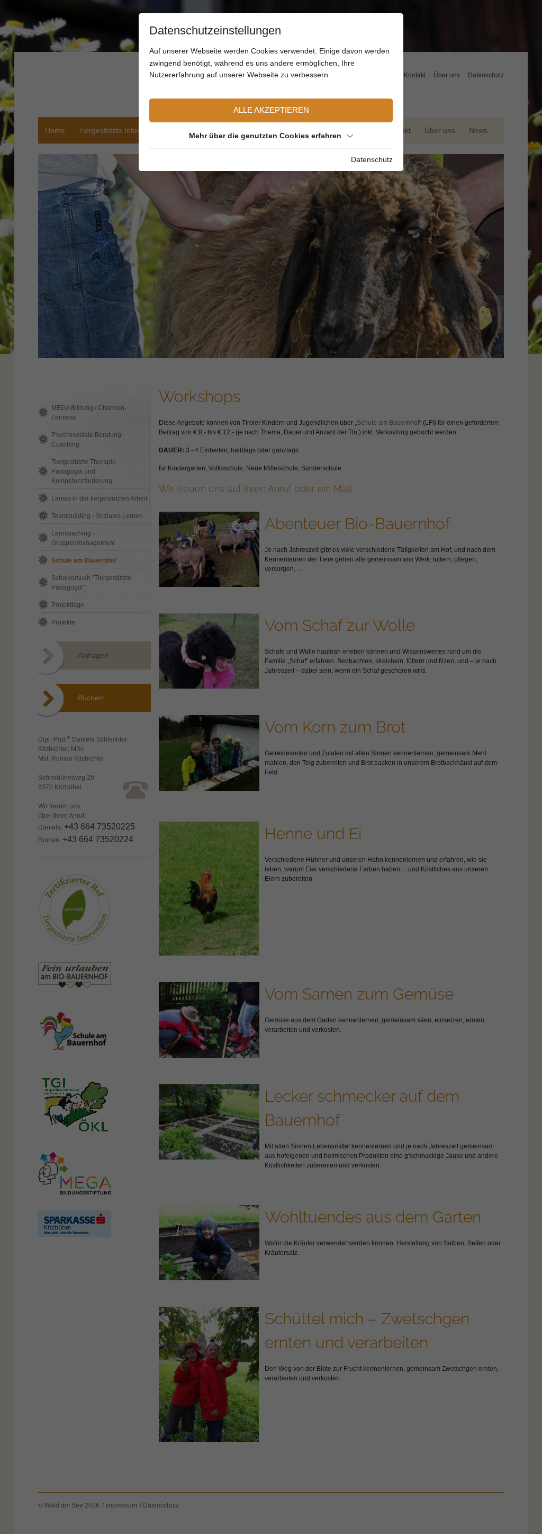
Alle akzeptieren (271, 109)
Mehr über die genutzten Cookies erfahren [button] (265, 135)
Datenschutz (372, 159)
